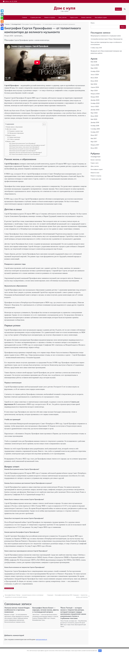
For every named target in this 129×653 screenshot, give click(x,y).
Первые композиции (14, 137)
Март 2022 (94, 113)
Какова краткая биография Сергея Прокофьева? (24, 150)
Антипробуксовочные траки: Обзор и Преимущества (106, 39)
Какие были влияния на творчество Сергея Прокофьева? (26, 154)
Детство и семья (11, 129)
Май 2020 (94, 119)
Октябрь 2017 (95, 132)
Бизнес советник (86, 17)
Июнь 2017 (94, 135)
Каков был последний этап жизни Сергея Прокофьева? (25, 149)
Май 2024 (94, 84)
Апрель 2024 (95, 87)
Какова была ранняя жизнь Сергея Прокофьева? (23, 143)
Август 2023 (95, 106)
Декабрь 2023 (95, 100)
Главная (24, 17)
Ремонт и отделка (49, 17)
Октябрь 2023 (95, 103)
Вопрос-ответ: (11, 141)
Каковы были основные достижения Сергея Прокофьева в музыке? (28, 145)
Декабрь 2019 (95, 122)
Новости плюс (95, 172)
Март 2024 (94, 90)
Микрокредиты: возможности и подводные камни (106, 36)
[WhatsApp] (2, 18)
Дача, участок (62, 17)
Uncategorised (9, 588)
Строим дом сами (35, 17)
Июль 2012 (94, 148)
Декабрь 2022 (95, 110)
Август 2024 (95, 74)
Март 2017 (94, 142)
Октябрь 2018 (95, 126)
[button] (43, 124)
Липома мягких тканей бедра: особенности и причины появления (17, 610)
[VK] (2, 14)
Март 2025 (94, 68)
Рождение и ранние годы (16, 131)
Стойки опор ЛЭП (96, 48)
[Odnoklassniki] (2, 21)
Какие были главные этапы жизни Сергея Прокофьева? (25, 147)
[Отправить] (2, 28)
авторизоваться (41, 639)
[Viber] (2, 25)
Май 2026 (94, 62)
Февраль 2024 (95, 94)
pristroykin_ (19, 36)
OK (100, 650)
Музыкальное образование (17, 133)
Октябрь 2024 (95, 71)
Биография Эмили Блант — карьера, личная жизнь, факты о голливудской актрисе (45, 610)
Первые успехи (11, 135)
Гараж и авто (74, 17)
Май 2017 (94, 138)
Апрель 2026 (95, 65)
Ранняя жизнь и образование (14, 127)
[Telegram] (2, 11)
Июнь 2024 (94, 81)
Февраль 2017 (95, 145)
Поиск (93, 23)
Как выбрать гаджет (101, 17)
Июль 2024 (94, 78)
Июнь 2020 (94, 116)
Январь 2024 (95, 97)
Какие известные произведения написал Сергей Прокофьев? (27, 152)
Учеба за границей (15, 139)
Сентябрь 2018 (95, 129)
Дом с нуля (64, 8)
